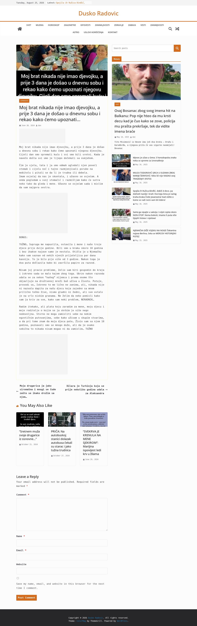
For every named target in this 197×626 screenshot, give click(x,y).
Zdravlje (119, 25)
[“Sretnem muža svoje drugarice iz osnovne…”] (30, 414)
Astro (76, 32)
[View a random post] (177, 28)
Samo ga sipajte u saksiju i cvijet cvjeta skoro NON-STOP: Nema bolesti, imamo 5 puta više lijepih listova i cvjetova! (155, 215)
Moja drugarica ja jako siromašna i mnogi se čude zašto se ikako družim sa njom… (38, 391)
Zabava (132, 25)
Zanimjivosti (157, 25)
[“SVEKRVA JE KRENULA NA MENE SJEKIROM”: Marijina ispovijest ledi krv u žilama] (94, 414)
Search (177, 48)
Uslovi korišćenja (93, 32)
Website (21, 564)
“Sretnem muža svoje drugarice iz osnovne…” (29, 435)
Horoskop (53, 25)
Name (20, 536)
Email (21, 550)
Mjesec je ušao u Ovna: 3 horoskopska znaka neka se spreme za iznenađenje (154, 159)
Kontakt (112, 32)
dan (39, 125)
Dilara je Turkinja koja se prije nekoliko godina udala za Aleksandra (84, 390)
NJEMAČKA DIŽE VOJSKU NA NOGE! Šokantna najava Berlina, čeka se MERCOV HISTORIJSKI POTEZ (154, 233)
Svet (28, 25)
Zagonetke (70, 25)
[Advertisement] (42, 136)
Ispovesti (85, 25)
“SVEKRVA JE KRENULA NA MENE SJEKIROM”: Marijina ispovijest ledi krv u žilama (92, 442)
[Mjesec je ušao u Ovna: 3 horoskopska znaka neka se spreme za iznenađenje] (121, 161)
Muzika (39, 25)
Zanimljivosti (102, 25)
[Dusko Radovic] (19, 28)
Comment (22, 494)
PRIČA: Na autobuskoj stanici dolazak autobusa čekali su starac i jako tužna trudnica (61, 440)
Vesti (143, 25)
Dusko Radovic (98, 13)
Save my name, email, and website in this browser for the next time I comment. (60, 585)
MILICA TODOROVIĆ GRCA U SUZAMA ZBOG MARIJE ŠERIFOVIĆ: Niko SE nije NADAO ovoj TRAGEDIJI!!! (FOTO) (154, 175)
